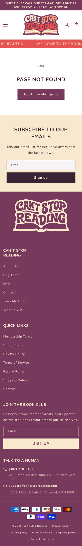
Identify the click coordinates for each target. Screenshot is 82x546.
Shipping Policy (15, 380)
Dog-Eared (11, 275)
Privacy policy (61, 526)
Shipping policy (66, 532)
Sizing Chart (12, 345)
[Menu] (5, 25)
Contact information (43, 539)
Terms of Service (16, 363)
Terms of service (42, 532)
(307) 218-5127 (65, 3)
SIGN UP (41, 443)
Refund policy (19, 532)
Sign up (41, 177)
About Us (10, 266)
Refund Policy (14, 371)
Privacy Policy (14, 354)
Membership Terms (17, 336)
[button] (67, 25)
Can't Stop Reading (35, 526)
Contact (9, 292)
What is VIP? (13, 310)
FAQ (6, 284)
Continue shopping (41, 94)
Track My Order (15, 301)
